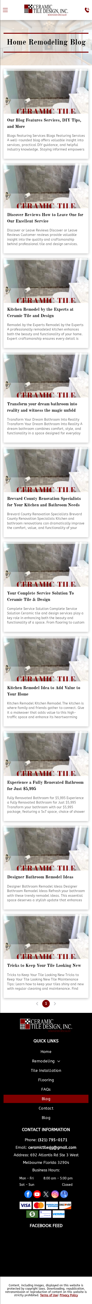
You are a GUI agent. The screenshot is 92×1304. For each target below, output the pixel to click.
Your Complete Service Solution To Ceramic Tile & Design (40, 596)
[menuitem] (46, 1052)
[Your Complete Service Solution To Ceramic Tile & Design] (46, 564)
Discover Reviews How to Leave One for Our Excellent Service (45, 218)
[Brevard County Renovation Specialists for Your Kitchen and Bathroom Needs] (46, 469)
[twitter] (46, 1194)
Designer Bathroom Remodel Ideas (40, 877)
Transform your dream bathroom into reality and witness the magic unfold (42, 407)
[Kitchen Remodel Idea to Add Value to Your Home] (46, 659)
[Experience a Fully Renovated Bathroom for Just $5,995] (46, 753)
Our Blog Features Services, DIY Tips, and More (44, 123)
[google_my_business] (64, 1194)
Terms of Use (49, 1295)
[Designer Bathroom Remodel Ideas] (46, 848)
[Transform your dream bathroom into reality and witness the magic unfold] (46, 375)
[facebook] (28, 1194)
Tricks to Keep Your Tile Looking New (44, 966)
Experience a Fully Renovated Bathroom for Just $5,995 (45, 785)
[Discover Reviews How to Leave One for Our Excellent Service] (46, 186)
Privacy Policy (69, 1295)
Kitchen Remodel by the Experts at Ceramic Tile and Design (40, 312)
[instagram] (55, 1194)
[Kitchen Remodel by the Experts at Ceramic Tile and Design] (46, 280)
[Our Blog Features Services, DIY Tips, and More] (46, 91)
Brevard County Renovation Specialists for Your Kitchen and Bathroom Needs (44, 502)
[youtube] (37, 1194)
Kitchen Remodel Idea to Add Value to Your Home (43, 691)
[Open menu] (5, 10)
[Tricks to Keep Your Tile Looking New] (46, 936)
